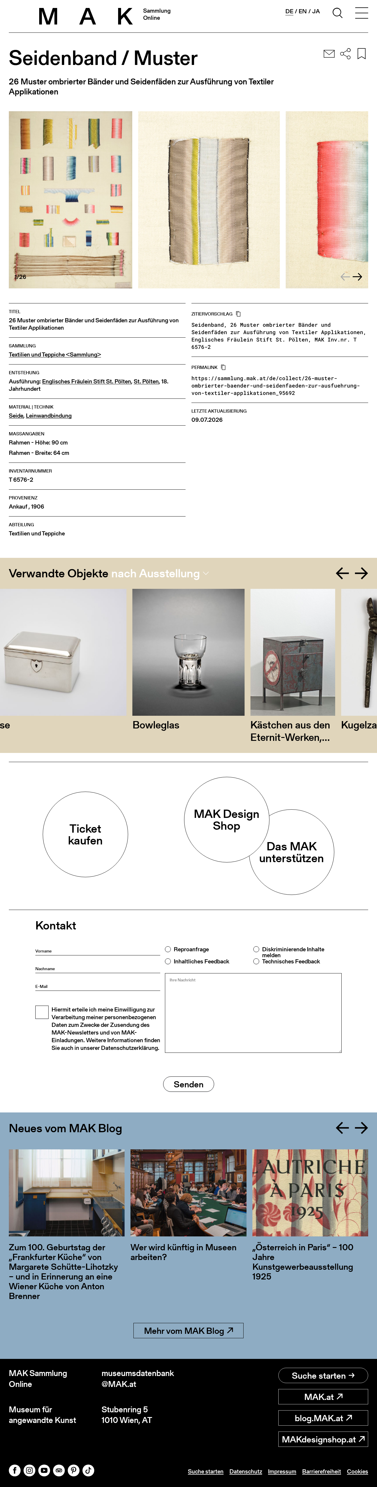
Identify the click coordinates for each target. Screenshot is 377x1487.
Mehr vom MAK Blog (184, 1330)
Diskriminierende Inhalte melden (293, 952)
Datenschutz (245, 1471)
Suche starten (319, 1375)
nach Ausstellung (155, 573)
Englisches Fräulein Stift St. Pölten (86, 381)
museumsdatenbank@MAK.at (138, 1378)
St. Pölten (146, 381)
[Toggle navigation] (361, 13)
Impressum (282, 1471)
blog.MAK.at (319, 1418)
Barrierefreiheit (321, 1471)
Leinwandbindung (49, 415)
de (289, 11)
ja (316, 11)
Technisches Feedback (291, 961)
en (303, 11)
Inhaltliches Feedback (201, 961)
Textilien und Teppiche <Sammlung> (55, 354)
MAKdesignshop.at (319, 1439)
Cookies (357, 1471)
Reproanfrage (191, 949)
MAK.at (319, 1396)
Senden (189, 1084)
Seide (16, 415)
